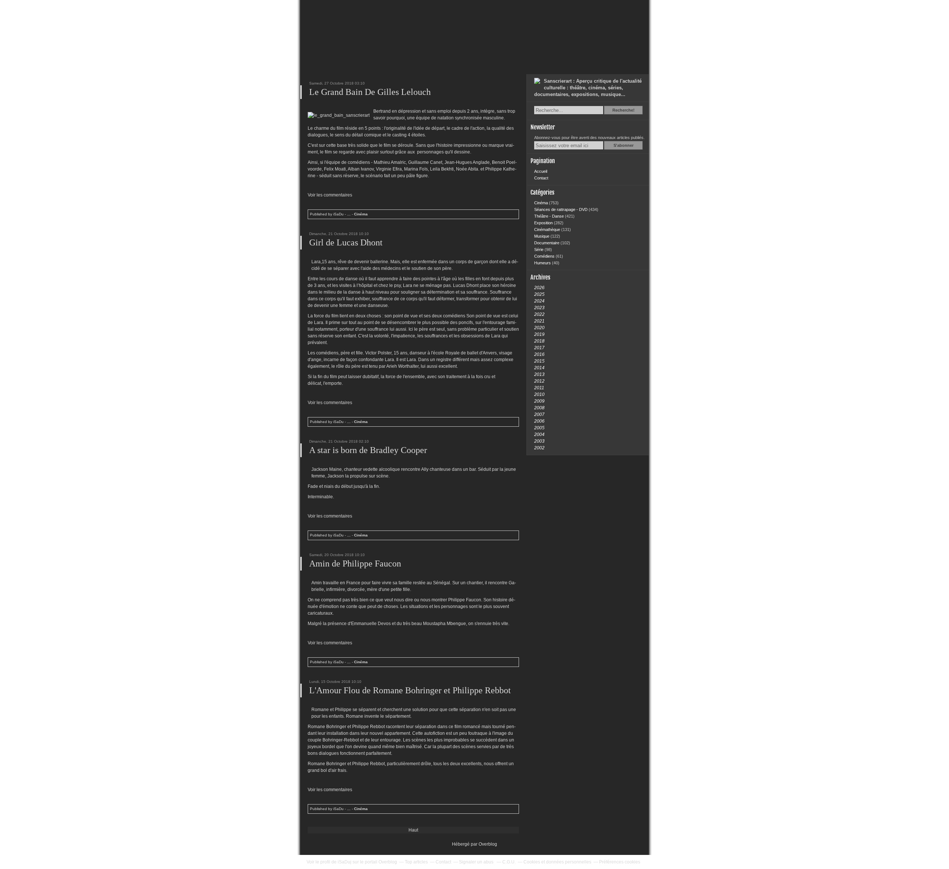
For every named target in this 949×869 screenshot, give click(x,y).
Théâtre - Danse (549, 216)
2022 (539, 314)
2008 (539, 407)
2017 (539, 347)
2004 (539, 434)
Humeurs (543, 263)
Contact (541, 178)
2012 (539, 381)
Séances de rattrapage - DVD (561, 209)
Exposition (544, 223)
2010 (539, 394)
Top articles (416, 862)
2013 (539, 374)
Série (539, 249)
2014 (539, 367)
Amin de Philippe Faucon (355, 563)
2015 (539, 361)
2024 (539, 301)
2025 (539, 294)
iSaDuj (344, 862)
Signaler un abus (477, 862)
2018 (539, 341)
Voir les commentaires (330, 195)
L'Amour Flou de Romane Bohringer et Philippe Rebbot (410, 690)
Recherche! (623, 110)
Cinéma (361, 214)
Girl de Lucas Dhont (346, 242)
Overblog (488, 844)
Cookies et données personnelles (557, 862)
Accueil (540, 171)
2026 (539, 287)
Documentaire (547, 243)
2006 (539, 421)
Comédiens (545, 256)
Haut (413, 830)
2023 (539, 307)
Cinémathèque (547, 229)
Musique (542, 236)
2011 (539, 387)
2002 (539, 447)
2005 (539, 427)
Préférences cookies (619, 862)
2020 (539, 327)
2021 (539, 321)
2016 (539, 354)
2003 (539, 441)
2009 (539, 401)
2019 (539, 334)
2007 (539, 414)
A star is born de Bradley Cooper (368, 450)
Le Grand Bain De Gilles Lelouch (370, 92)
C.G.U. (509, 862)
